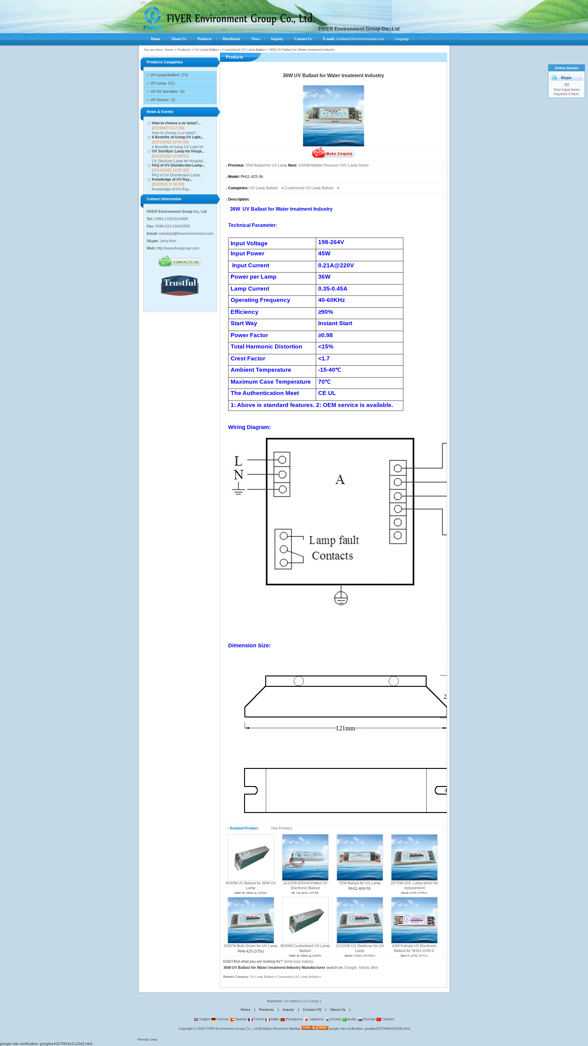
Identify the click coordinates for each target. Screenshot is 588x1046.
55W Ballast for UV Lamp (266, 165)
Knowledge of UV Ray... (172, 179)
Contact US (312, 1009)
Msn (374, 967)
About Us (337, 1009)
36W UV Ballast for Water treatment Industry (302, 49)
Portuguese (294, 1019)
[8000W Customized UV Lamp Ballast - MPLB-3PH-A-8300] (305, 920)
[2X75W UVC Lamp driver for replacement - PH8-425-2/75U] (414, 857)
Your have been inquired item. (566, 92)
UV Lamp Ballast (206, 49)
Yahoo (364, 967)
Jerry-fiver (168, 241)
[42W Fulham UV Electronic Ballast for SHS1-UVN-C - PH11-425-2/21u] (414, 920)
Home (168, 49)
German (222, 1019)
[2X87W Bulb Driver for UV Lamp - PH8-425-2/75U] (251, 920)
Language (402, 39)
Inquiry (288, 1009)
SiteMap (294, 1028)
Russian (368, 1019)
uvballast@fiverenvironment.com (353, 39)
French (258, 1019)
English (204, 1019)
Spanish (240, 1019)
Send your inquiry (298, 961)
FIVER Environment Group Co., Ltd (231, 1028)
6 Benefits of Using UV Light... (177, 137)
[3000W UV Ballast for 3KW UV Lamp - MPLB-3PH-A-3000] (251, 857)
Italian (274, 1019)
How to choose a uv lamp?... (176, 123)
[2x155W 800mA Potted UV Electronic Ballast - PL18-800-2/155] (305, 857)
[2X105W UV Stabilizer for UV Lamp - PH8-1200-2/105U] (360, 920)
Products (183, 49)
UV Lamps (311, 1001)
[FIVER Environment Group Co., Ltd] (230, 29)
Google (351, 967)
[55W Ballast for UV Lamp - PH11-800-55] (360, 857)
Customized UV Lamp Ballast (244, 49)
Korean (335, 1019)
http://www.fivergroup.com (177, 248)
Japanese (316, 1019)
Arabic (352, 1019)
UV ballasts (292, 1001)
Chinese (387, 1019)
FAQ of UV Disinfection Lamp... (178, 165)
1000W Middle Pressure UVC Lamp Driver (333, 165)
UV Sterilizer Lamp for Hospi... (178, 151)
